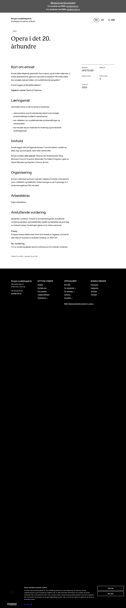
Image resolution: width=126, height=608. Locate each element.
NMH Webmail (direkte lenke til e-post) (78, 304)
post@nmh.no (16, 293)
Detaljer (26, 604)
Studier (40, 285)
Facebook (94, 285)
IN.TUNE (67, 285)
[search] (111, 20)
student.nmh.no (73, 9)
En (102, 20)
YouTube (94, 291)
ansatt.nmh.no (72, 6)
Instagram (94, 288)
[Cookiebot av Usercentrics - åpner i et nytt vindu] (12, 604)
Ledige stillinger (44, 295)
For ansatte (68, 291)
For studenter (69, 288)
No (96, 20)
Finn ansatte (42, 291)
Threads (94, 295)
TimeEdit (67, 298)
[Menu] (119, 20)
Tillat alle (110, 588)
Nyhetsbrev (42, 298)
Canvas (67, 295)
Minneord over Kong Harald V (63, 3)
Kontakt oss (42, 288)
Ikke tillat (110, 593)
